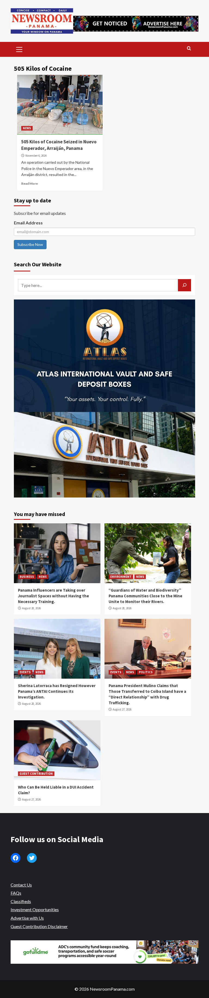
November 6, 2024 (36, 155)
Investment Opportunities (35, 909)
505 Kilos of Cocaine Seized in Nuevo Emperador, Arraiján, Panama (59, 145)
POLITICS (146, 672)
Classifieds (21, 901)
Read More (29, 183)
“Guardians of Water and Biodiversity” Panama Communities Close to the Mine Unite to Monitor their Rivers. (145, 596)
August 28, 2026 (31, 608)
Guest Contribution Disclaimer (39, 926)
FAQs (16, 892)
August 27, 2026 (122, 709)
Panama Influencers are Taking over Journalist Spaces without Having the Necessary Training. (53, 596)
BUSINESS (27, 577)
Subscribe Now (30, 244)
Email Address (28, 222)
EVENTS (25, 672)
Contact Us (21, 884)
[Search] (189, 48)
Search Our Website (38, 264)
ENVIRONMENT (120, 577)
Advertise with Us (27, 917)
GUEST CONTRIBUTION (36, 773)
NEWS (27, 128)
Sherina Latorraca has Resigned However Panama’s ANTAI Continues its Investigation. (57, 691)
